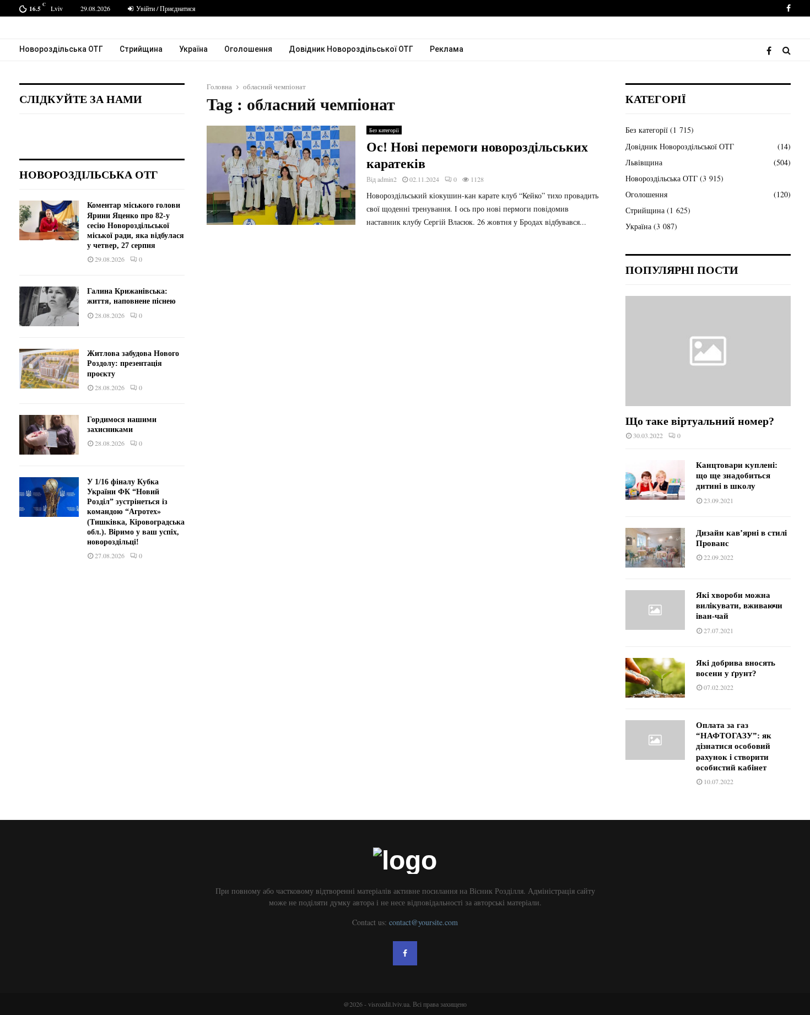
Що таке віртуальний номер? (699, 421)
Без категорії (384, 130)
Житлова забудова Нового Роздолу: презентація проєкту (133, 363)
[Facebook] (771, 50)
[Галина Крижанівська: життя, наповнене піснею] (49, 306)
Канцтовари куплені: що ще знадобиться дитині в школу (736, 476)
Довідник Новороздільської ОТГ (351, 49)
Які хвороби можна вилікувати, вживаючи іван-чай (739, 606)
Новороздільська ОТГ (61, 49)
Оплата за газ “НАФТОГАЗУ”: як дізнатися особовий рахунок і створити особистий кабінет (733, 746)
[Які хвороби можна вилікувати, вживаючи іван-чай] (655, 610)
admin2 (387, 179)
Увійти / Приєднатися (165, 8)
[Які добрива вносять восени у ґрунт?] (655, 678)
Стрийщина (141, 49)
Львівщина (643, 162)
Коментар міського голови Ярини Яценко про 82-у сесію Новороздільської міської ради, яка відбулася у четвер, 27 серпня (135, 225)
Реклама (446, 49)
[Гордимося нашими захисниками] (49, 435)
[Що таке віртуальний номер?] (708, 351)
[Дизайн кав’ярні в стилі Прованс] (655, 548)
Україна (193, 49)
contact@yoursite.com (423, 922)
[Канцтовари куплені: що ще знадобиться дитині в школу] (655, 480)
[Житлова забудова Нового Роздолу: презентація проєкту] (49, 368)
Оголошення (248, 49)
